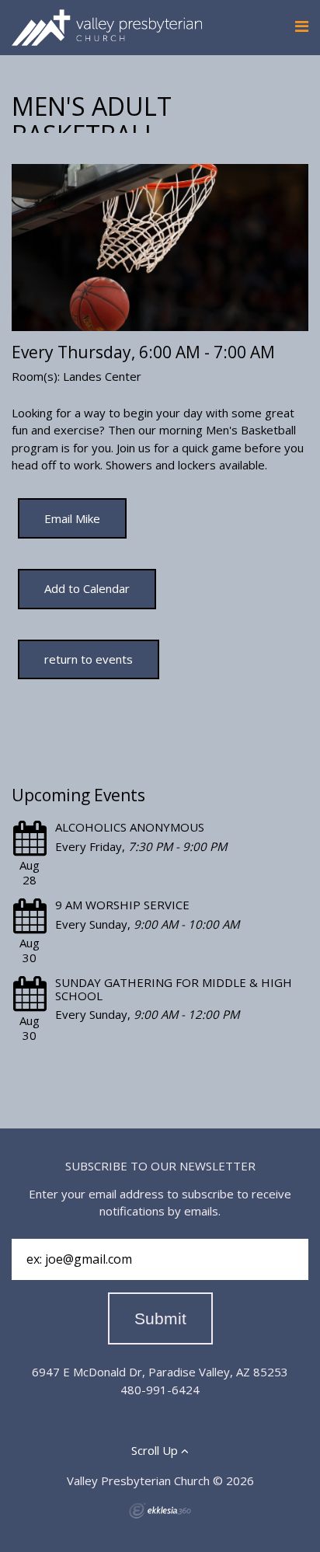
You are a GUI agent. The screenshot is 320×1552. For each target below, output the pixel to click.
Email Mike (72, 518)
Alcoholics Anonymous (129, 827)
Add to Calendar (87, 588)
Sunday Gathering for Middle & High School (173, 989)
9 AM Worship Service (122, 904)
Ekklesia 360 (160, 1511)
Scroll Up (156, 1450)
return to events (88, 659)
